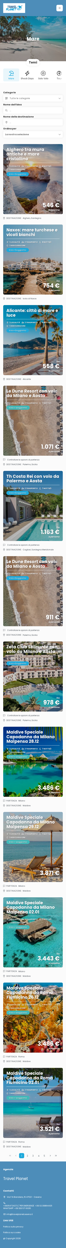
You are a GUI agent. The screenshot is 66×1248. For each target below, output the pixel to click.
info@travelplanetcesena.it (19, 1214)
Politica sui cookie (12, 1232)
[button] (59, 8)
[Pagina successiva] (50, 1155)
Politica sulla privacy (13, 1226)
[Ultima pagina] (55, 1155)
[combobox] (33, 122)
